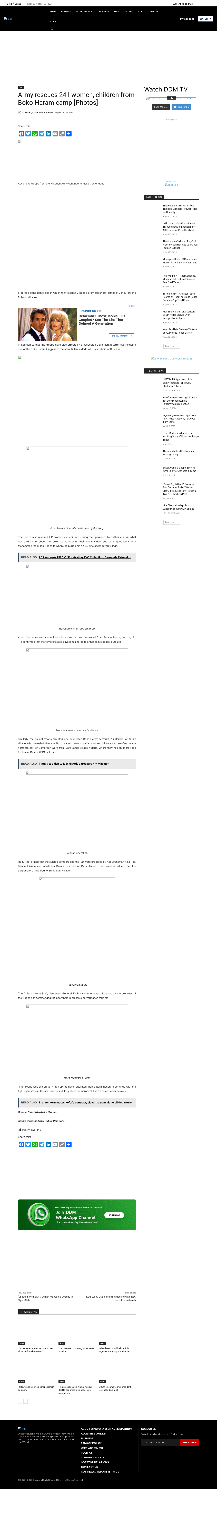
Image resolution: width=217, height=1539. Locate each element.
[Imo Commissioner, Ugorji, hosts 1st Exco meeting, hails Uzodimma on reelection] (152, 401)
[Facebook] (199, 4)
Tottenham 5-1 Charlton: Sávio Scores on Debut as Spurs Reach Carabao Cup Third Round (180, 297)
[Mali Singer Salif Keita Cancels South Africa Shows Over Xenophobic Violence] (152, 316)
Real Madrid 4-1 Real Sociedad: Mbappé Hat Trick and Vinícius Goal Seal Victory (179, 279)
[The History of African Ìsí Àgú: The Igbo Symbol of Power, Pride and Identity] (152, 210)
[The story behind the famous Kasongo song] (152, 455)
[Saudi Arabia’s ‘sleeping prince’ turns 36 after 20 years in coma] (152, 472)
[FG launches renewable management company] (36, 1370)
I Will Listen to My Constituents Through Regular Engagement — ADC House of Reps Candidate (180, 226)
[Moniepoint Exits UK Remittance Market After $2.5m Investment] (152, 263)
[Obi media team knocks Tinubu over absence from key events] (36, 1332)
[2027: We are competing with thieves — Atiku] (77, 1332)
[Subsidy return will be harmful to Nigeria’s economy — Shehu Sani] (117, 1332)
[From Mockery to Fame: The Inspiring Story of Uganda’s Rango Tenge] (152, 437)
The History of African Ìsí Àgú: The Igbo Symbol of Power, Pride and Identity (180, 209)
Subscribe (189, 1442)
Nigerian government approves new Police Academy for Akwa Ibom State (179, 418)
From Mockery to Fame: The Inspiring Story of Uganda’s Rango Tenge (181, 436)
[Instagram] (203, 4)
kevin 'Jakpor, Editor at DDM (39, 112)
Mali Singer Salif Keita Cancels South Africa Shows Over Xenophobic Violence (179, 315)
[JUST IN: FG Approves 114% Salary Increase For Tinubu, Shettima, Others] (152, 383)
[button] (52, 28)
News (21, 87)
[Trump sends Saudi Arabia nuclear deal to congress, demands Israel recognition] (77, 1370)
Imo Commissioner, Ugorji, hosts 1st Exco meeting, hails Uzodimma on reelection (180, 400)
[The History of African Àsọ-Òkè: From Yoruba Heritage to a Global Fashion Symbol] (152, 245)
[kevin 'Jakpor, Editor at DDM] (20, 112)
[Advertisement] (108, 56)
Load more (170, 346)
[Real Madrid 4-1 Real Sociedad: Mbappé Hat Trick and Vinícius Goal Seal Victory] (152, 280)
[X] (207, 4)
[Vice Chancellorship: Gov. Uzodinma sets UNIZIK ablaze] (152, 509)
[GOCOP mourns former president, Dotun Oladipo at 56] (117, 1370)
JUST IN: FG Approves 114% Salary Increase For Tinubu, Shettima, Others (177, 382)
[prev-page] (20, 1401)
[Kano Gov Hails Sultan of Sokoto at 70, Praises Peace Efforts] (152, 333)
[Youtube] (211, 4)
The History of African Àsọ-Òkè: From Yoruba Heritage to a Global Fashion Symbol (180, 244)
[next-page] (25, 1401)
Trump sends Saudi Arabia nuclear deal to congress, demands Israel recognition (75, 1390)
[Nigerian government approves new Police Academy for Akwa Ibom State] (152, 419)
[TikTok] (29, 1448)
